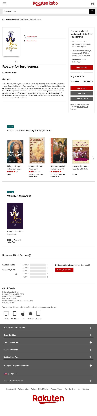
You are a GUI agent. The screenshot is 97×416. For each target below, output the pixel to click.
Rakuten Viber (23, 389)
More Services (69, 389)
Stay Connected (11, 350)
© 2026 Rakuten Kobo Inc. (13, 381)
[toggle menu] (4, 3)
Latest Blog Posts (12, 342)
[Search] (92, 11)
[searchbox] (48, 11)
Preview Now (32, 36)
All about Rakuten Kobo (14, 328)
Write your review (64, 270)
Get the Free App (11, 357)
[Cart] (92, 3)
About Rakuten (83, 389)
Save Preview (32, 41)
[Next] (94, 158)
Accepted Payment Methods (16, 365)
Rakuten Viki (11, 389)
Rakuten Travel (56, 389)
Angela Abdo (11, 72)
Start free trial (81, 67)
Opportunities (10, 335)
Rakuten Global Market (39, 389)
